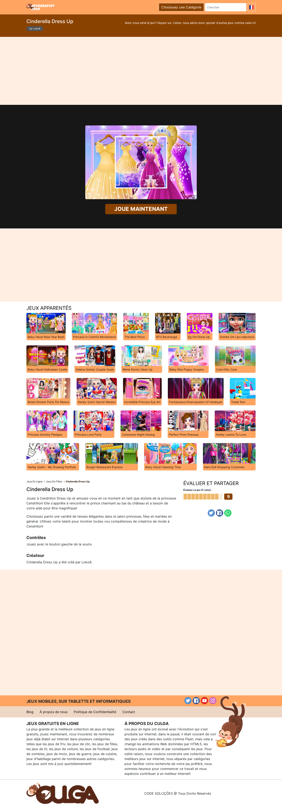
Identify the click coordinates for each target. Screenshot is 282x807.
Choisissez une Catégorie (181, 7)
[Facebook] (219, 513)
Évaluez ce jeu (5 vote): (197, 489)
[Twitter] (211, 513)
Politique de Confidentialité (95, 712)
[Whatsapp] (227, 513)
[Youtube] (204, 700)
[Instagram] (212, 700)
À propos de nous (54, 712)
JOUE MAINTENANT (141, 209)
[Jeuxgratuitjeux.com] (40, 7)
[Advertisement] (141, 71)
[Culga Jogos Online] (62, 793)
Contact (128, 712)
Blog (29, 712)
